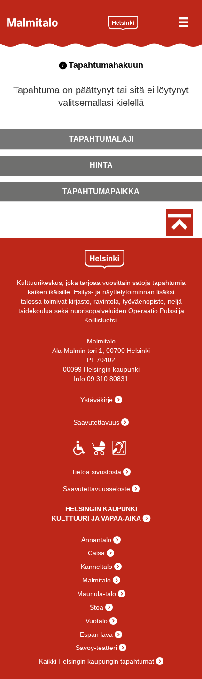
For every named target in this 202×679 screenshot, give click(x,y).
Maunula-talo (96, 593)
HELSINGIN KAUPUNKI (101, 509)
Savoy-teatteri (96, 647)
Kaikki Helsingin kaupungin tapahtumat (96, 661)
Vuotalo (96, 621)
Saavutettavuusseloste (96, 488)
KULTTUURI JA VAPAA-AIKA (96, 518)
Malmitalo (54, 22)
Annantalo (96, 540)
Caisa (96, 553)
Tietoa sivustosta (96, 472)
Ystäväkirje (96, 399)
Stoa (96, 607)
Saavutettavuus (96, 422)
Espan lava (96, 634)
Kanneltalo (96, 566)
